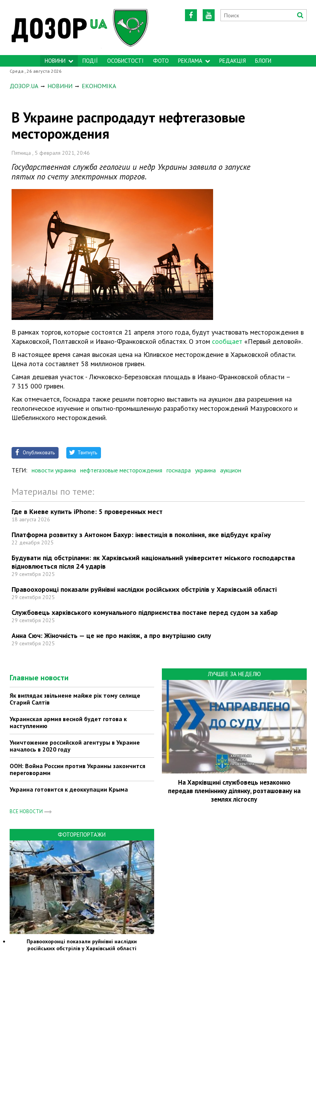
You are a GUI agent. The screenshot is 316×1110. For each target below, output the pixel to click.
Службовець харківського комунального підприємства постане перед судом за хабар (145, 612)
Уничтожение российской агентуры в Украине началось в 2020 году (75, 745)
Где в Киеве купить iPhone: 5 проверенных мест (87, 511)
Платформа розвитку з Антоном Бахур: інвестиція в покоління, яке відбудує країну (141, 534)
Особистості (125, 60)
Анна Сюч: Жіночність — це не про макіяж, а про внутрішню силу (111, 635)
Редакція (232, 60)
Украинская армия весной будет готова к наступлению (68, 722)
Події (90, 60)
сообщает (228, 341)
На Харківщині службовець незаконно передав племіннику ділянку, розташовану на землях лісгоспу (234, 791)
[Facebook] (191, 15)
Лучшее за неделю (234, 674)
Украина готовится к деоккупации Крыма (69, 789)
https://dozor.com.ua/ (91, 27)
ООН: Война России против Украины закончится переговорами (77, 769)
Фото (161, 60)
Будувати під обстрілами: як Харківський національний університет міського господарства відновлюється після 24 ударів (153, 562)
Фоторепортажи (82, 834)
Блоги (263, 60)
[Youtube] (209, 15)
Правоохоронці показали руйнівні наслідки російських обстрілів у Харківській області (144, 589)
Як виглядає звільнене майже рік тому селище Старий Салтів (75, 698)
